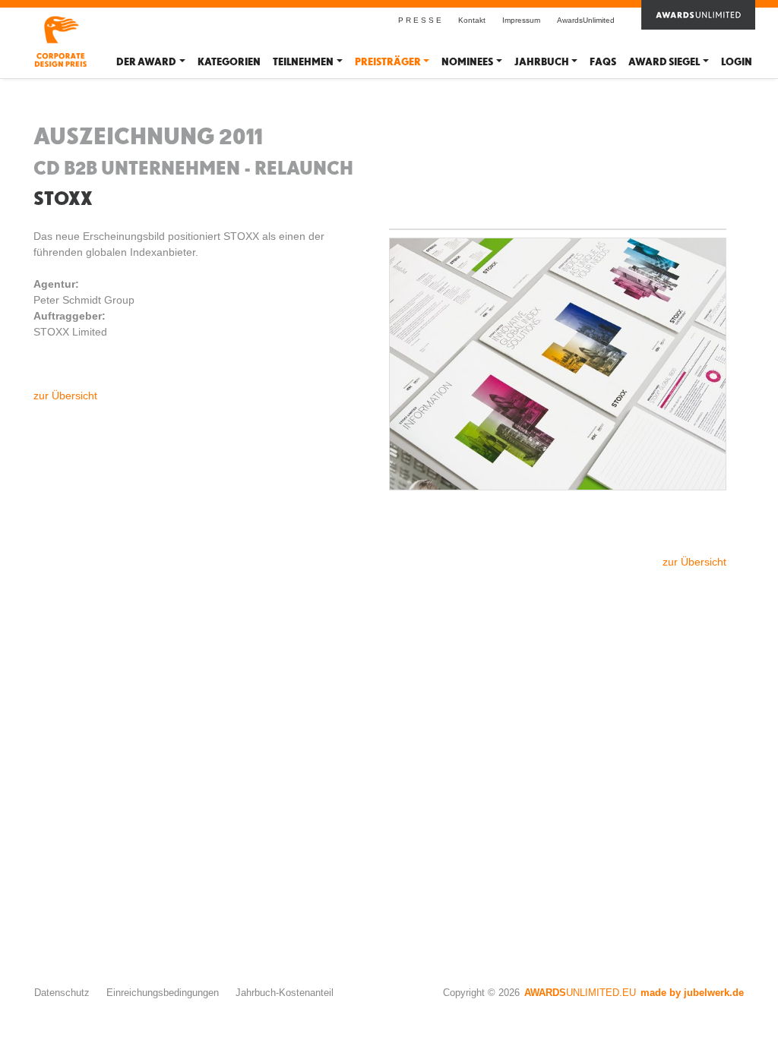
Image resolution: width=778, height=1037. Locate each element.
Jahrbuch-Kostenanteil (285, 992)
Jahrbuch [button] (541, 61)
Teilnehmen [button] (303, 61)
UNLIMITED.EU (580, 992)
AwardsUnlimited (586, 20)
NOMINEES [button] (467, 61)
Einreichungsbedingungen (162, 992)
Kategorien (229, 61)
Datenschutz (62, 992)
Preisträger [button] (388, 61)
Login (736, 61)
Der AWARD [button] (146, 61)
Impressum (521, 20)
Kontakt (471, 20)
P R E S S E (419, 20)
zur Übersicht (65, 395)
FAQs (603, 61)
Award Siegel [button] (664, 61)
